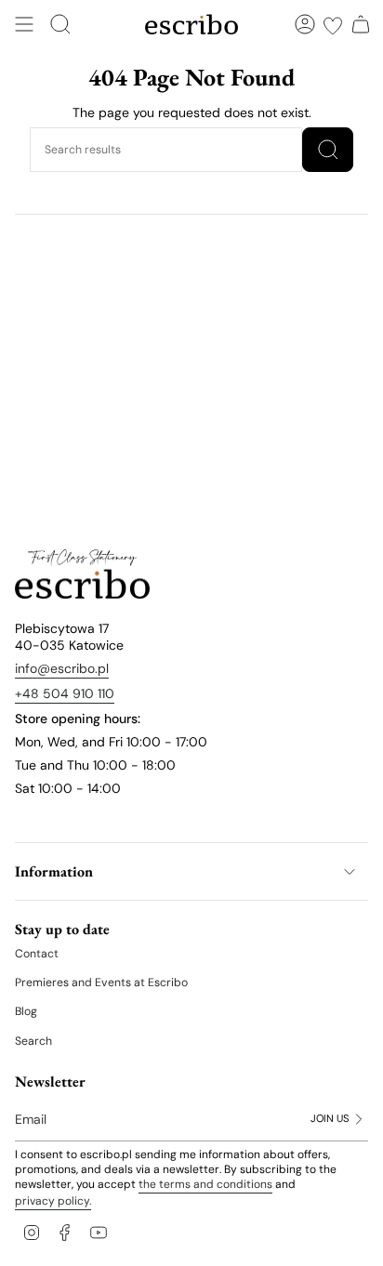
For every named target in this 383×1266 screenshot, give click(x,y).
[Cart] (360, 24)
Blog (26, 1011)
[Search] (327, 149)
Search (33, 1041)
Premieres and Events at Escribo (101, 982)
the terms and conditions (205, 1184)
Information (54, 871)
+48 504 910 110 (64, 693)
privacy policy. (53, 1200)
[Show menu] (24, 24)
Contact (37, 953)
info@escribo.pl (62, 668)
